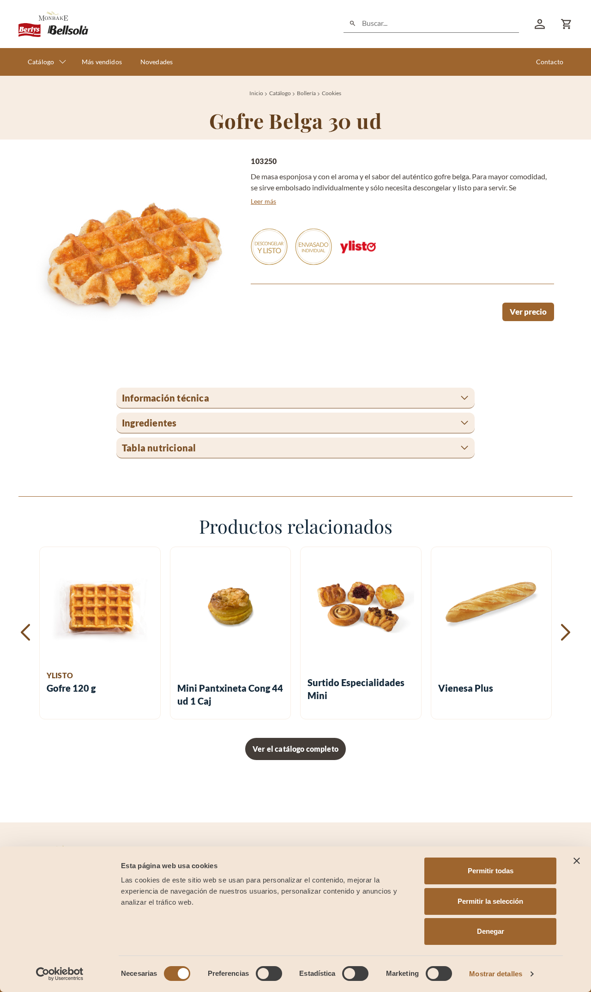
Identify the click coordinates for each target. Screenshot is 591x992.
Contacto (549, 62)
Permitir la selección (490, 901)
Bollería (306, 93)
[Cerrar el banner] (576, 861)
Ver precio (528, 311)
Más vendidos (102, 62)
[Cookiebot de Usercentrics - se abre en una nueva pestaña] (59, 974)
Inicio (256, 93)
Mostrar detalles (495, 974)
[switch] (269, 973)
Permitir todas (490, 871)
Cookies (331, 93)
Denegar (490, 931)
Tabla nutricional (159, 447)
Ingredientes (149, 422)
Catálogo (41, 62)
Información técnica (165, 397)
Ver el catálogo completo (295, 748)
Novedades (156, 62)
